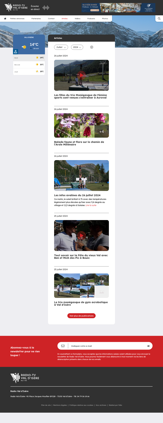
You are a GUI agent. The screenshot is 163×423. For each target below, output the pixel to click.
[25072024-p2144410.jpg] (101, 279)
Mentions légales (60, 405)
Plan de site (46, 405)
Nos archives (101, 405)
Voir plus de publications (81, 316)
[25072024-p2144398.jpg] (87, 279)
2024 (75, 47)
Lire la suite (91, 205)
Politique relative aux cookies (81, 405)
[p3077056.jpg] (68, 125)
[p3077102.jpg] (87, 131)
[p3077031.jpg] (87, 119)
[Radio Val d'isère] (16, 7)
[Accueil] (5, 18)
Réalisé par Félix (115, 405)
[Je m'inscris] (148, 346)
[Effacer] (91, 47)
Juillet (59, 47)
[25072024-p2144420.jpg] (87, 292)
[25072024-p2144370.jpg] (68, 285)
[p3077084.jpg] (101, 119)
